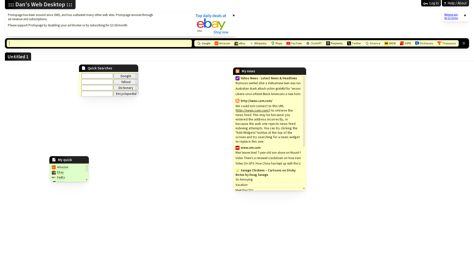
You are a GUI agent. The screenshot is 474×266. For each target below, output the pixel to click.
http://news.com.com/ (253, 110)
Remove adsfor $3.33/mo (451, 16)
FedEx (61, 177)
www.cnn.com (250, 148)
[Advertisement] (97, 24)
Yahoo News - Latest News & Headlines (269, 78)
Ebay (60, 172)
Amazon (62, 167)
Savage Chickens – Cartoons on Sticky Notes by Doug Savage (266, 172)
